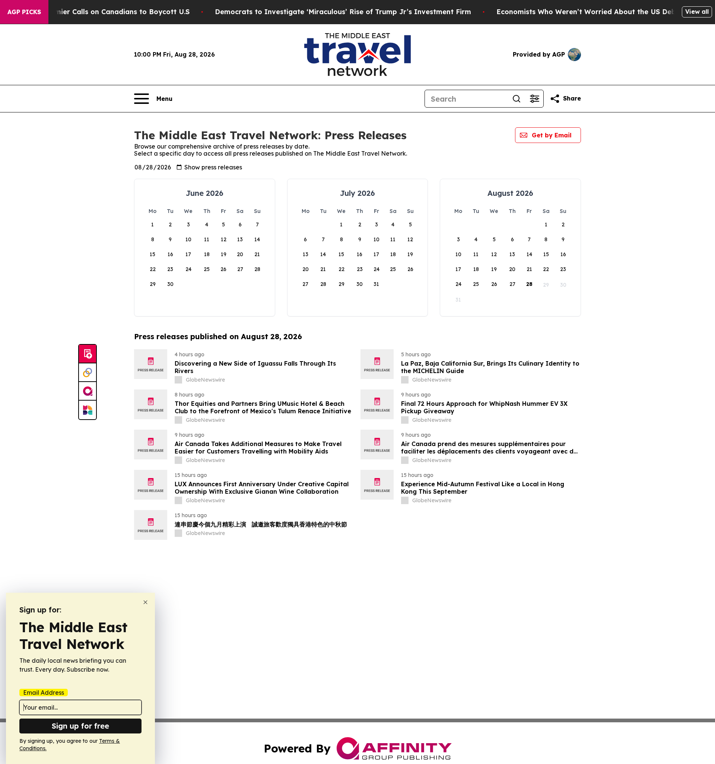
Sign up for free (80, 725)
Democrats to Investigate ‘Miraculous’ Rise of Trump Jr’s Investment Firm (343, 11)
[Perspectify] (87, 372)
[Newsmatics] (87, 410)
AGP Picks (24, 12)
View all (697, 11)
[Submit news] (87, 354)
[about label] (178, 379)
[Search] (516, 98)
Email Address (43, 692)
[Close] (145, 602)
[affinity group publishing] (87, 391)
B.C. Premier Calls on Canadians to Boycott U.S (109, 11)
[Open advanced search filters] (534, 98)
